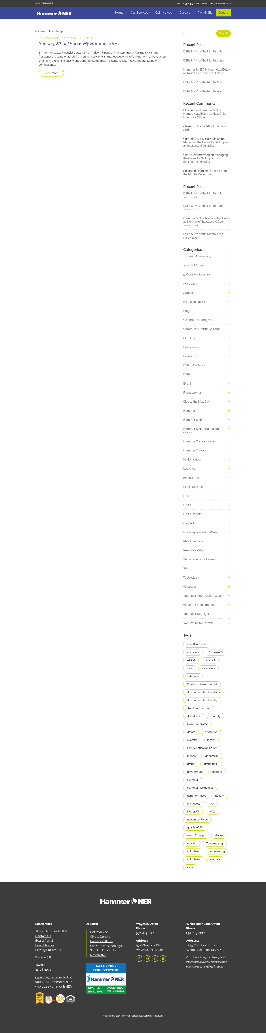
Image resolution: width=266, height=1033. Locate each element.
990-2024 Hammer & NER (53, 982)
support (192, 843)
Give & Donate (100, 936)
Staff (186, 568)
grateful (217, 771)
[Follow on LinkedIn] (155, 958)
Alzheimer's (216, 652)
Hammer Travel (193, 450)
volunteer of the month (198, 604)
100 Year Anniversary (197, 256)
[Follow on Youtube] (163, 958)
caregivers (208, 668)
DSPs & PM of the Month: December (205, 172)
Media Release (193, 487)
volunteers (193, 859)
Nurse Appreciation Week (200, 532)
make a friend (192, 478)
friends (191, 756)
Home (119, 12)
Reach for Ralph (193, 550)
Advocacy (190, 283)
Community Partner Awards (201, 329)
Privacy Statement (48, 950)
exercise (192, 740)
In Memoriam (192, 459)
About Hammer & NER (51, 931)
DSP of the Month (194, 365)
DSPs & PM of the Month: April (203, 91)
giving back (211, 763)
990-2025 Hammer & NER (53, 977)
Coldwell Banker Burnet (202, 684)
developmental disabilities (203, 692)
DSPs (186, 374)
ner (212, 803)
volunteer (189, 586)
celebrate (193, 676)
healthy (220, 795)
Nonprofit (193, 811)
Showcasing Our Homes (199, 559)
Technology (191, 577)
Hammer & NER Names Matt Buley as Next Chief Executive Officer (206, 71)
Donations (190, 356)
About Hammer (44, 3)
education (211, 732)
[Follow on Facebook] (139, 958)
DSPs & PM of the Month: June (203, 60)
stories (219, 835)
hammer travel (196, 795)
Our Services (139, 12)
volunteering (217, 851)
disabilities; (193, 716)
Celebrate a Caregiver (197, 320)
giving (191, 763)
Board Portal (44, 940)
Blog (186, 311)
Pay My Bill (205, 12)
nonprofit (189, 523)
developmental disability (202, 700)
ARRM (191, 660)
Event (187, 383)
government (195, 771)
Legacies (189, 468)
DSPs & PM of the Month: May (203, 82)
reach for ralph (196, 835)
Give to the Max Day (196, 401)
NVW (212, 811)
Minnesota (193, 803)
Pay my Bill (43, 957)
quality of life (195, 827)
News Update (192, 514)
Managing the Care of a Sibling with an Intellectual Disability (206, 144)
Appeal (188, 292)
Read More (51, 73)
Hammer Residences (200, 787)
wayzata (215, 859)
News (187, 505)
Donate (223, 12)
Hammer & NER (193, 419)
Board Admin (44, 945)
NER (186, 496)
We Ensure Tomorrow (198, 623)
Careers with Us (101, 941)
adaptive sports (196, 644)
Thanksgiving (214, 843)
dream (191, 732)
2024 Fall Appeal (82, 38)
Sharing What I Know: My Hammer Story (79, 43)
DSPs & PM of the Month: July (203, 51)
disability (215, 716)
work (190, 867)
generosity (211, 756)
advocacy (193, 652)
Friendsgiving (192, 392)
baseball (209, 660)
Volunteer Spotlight (196, 614)
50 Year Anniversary (196, 274)
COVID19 (189, 338)
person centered (197, 819)
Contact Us (43, 936)
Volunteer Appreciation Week (202, 595)
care (190, 668)
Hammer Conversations (199, 441)
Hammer (48, 38)
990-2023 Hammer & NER (53, 986)
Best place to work (195, 302)
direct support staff (198, 708)
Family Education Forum (202, 748)
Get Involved (163, 12)
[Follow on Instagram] (147, 958)
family (211, 740)
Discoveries (191, 347)
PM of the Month (194, 541)
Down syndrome (197, 724)
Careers (185, 12)
